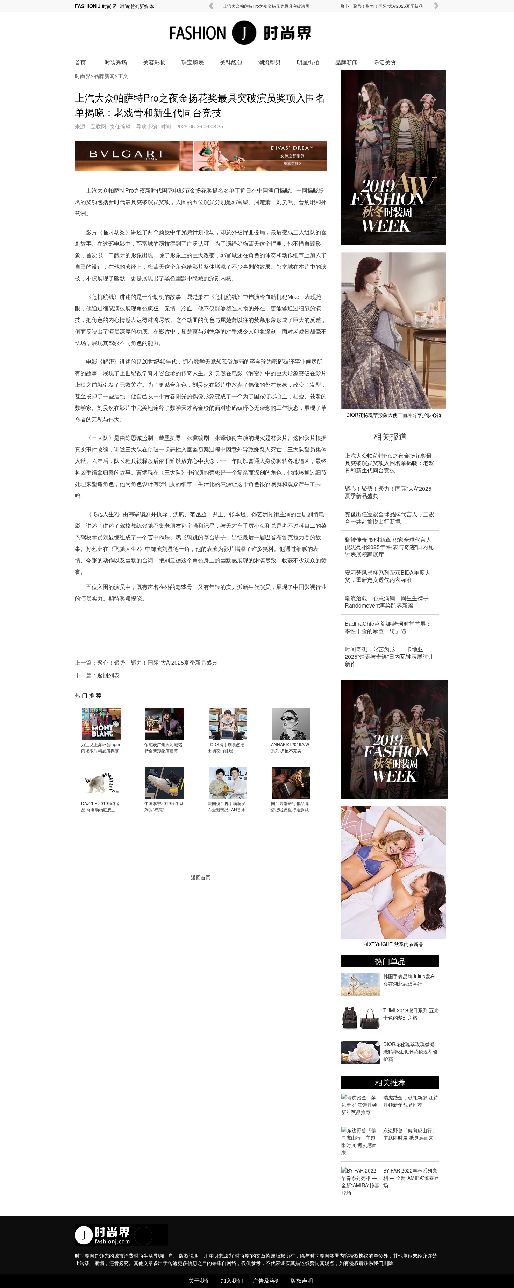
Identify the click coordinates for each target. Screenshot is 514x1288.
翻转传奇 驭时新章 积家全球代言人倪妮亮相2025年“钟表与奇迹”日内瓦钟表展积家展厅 (389, 547)
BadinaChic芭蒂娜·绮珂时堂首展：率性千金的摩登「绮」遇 (388, 627)
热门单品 (390, 960)
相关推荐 (390, 1082)
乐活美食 (385, 62)
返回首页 (200, 877)
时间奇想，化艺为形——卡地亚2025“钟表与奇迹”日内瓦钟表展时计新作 (389, 656)
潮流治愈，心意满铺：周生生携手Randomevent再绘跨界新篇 (387, 601)
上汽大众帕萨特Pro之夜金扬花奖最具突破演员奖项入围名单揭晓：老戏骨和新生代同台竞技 (389, 462)
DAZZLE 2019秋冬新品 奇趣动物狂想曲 (101, 806)
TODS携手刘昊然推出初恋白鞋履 (226, 747)
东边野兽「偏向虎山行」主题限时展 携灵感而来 (410, 1134)
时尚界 (83, 75)
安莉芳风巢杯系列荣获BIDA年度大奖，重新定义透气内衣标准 (387, 576)
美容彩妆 (154, 62)
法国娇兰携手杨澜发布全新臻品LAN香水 (226, 806)
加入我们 (232, 1280)
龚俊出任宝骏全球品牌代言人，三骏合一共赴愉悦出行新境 (389, 517)
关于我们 (199, 1280)
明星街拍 (308, 62)
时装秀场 (116, 62)
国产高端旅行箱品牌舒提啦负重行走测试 (290, 806)
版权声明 (302, 1280)
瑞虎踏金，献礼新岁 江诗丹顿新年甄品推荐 (410, 1101)
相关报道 (390, 436)
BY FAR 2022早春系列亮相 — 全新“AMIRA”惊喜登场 (411, 1178)
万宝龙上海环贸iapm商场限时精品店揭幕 (100, 747)
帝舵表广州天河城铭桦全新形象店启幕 (163, 747)
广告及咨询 (267, 1280)
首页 (80, 62)
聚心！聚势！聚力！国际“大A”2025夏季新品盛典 (157, 662)
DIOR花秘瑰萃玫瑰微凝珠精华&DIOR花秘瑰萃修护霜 (410, 1051)
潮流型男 (269, 62)
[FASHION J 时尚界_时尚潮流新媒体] (228, 33)
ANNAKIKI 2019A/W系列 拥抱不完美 (290, 747)
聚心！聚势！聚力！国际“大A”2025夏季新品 (382, 6)
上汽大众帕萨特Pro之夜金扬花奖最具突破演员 (266, 6)
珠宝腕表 (192, 62)
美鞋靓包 (231, 62)
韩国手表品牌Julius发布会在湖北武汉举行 (409, 980)
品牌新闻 (346, 62)
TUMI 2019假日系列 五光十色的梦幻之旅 (411, 1014)
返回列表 (108, 675)
